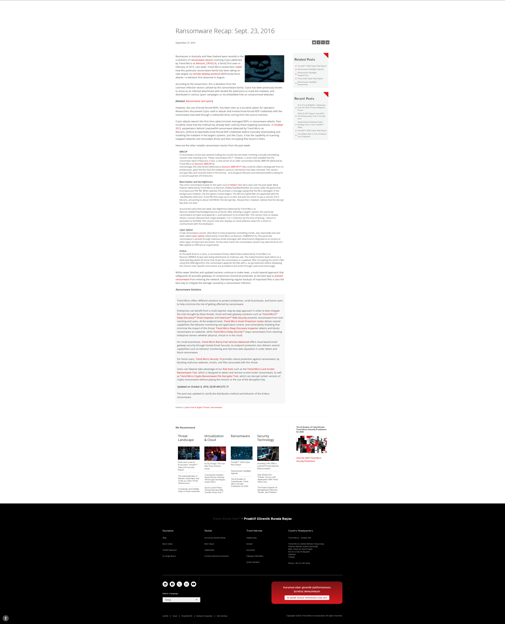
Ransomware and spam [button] (199, 101)
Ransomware (216, 407)
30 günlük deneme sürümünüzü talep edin (306, 597)
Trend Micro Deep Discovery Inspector (237, 328)
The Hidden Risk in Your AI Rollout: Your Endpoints (311, 135)
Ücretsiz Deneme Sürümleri (216, 556)
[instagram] (186, 584)
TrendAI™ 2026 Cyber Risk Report (312, 66)
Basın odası (168, 544)
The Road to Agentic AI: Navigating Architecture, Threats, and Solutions (267, 489)
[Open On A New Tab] (179, 584)
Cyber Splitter (198, 235)
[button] (181, 599)
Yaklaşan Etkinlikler (254, 556)
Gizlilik (165, 616)
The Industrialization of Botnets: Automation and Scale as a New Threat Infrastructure (188, 479)
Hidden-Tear (236, 184)
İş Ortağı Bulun (169, 556)
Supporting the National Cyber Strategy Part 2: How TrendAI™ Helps (310, 124)
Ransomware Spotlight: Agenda (310, 69)
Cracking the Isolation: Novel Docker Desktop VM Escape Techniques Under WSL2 (215, 478)
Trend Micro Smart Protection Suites (244, 321)
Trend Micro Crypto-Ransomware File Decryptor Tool (209, 376)
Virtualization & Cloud (214, 438)
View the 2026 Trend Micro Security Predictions (308, 459)
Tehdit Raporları (170, 550)
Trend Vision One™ (227, 519)
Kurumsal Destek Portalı (215, 537)
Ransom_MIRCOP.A (204, 163)
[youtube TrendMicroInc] (193, 584)
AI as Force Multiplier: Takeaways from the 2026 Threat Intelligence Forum (310, 107)
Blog (164, 537)
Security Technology (265, 438)
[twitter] (323, 42)
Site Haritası (222, 616)
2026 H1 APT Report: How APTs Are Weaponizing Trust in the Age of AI (310, 116)
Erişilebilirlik (186, 616)
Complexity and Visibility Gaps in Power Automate (189, 490)
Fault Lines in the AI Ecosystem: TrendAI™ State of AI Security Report (188, 461)
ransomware (197, 59)
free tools (228, 369)
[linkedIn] (327, 42)
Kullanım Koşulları (204, 616)
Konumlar (250, 550)
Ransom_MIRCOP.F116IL (234, 166)
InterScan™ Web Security (233, 317)
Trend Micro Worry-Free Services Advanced (225, 341)
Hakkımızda (251, 537)
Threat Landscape (186, 438)
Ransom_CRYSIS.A (206, 63)
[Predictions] (311, 443)
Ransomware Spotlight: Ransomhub (306, 83)
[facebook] (318, 42)
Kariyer (249, 544)
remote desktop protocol (206, 73)
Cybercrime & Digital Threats (197, 407)
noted (238, 66)
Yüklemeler (209, 550)
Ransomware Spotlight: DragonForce (306, 73)
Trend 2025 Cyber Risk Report (309, 78)
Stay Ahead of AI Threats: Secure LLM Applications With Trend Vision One (267, 478)
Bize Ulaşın (209, 544)
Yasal (175, 616)
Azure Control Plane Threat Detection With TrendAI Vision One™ (214, 489)
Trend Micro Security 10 (209, 359)
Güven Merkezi (253, 562)
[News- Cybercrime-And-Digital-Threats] (314, 42)
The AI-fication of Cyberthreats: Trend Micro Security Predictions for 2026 (239, 482)
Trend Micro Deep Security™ (228, 331)
